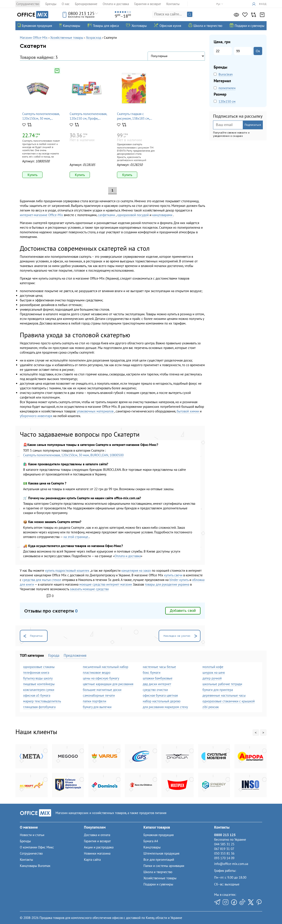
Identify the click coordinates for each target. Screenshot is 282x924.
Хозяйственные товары (159, 878)
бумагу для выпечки (97, 707)
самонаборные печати (99, 695)
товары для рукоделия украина (167, 584)
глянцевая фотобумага (39, 707)
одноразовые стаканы (39, 667)
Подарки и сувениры (158, 884)
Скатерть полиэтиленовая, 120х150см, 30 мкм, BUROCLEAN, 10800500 (73, 455)
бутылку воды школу (38, 678)
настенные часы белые (159, 667)
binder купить (179, 580)
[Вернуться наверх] (13, 911)
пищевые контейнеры (39, 684)
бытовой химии (188, 411)
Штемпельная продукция (161, 853)
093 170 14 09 (224, 858)
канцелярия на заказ (136, 570)
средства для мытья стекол (41, 580)
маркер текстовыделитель (42, 701)
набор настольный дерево (161, 701)
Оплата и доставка (116, 4)
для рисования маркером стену (165, 707)
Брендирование (86, 4)
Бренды (50, 4)
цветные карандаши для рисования (108, 684)
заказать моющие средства (89, 589)
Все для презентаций (158, 859)
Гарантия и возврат (147, 4)
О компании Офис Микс (37, 847)
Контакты (173, 4)
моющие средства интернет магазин (105, 584)
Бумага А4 (150, 841)
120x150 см (227, 101)
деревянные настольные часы (224, 695)
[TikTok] (242, 902)
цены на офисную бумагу (101, 678)
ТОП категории (32, 655)
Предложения (75, 655)
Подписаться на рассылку (237, 116)
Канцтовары (152, 847)
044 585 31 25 (224, 844)
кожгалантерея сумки (38, 690)
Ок (258, 51)
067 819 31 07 (224, 849)
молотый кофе (212, 667)
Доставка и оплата (97, 835)
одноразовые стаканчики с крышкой (228, 701)
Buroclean (226, 74)
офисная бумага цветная (160, 695)
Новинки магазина (97, 853)
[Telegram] (217, 902)
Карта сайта (92, 859)
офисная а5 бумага (36, 695)
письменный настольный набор (105, 667)
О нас (66, 4)
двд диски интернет (157, 684)
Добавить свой (183, 611)
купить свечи (173, 575)
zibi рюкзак (210, 707)
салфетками (107, 215)
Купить (32, 175)
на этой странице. (76, 537)
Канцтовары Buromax (35, 866)
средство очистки (155, 690)
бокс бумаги (151, 672)
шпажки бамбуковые (158, 678)
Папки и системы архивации (163, 866)
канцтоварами (162, 215)
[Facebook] (234, 902)
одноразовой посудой (133, 215)
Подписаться (253, 124)
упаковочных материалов (95, 411)
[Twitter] (251, 902)
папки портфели (94, 701)
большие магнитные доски (102, 690)
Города (53, 655)
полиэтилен (227, 88)
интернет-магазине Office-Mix (42, 215)
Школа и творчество (157, 872)
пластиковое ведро (96, 672)
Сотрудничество (27, 4)
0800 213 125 (81, 13)
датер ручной (212, 678)
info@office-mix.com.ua (231, 864)
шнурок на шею (213, 672)
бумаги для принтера (217, 690)
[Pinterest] (259, 902)
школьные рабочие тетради (222, 684)
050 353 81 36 (224, 853)
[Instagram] (226, 902)
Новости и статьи (32, 835)
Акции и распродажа (98, 847)
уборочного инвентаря (36, 416)
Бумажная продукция (158, 835)
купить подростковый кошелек (67, 570)
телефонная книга (36, 672)
